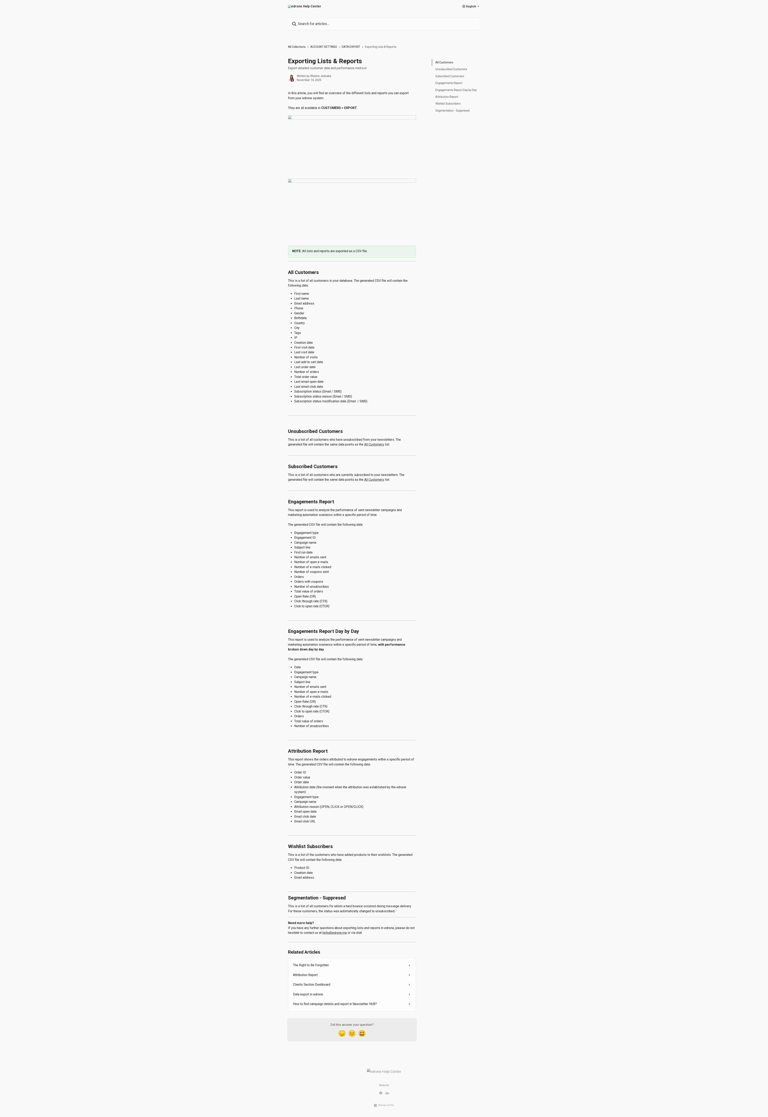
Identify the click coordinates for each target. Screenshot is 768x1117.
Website (384, 1085)
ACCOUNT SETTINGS (323, 46)
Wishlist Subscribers (448, 103)
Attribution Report (446, 96)
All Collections (297, 46)
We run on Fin (386, 1105)
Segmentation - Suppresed (452, 110)
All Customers (374, 444)
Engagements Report (448, 83)
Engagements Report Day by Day (456, 89)
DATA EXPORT (351, 46)
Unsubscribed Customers (451, 69)
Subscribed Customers (449, 76)
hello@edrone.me (334, 933)
